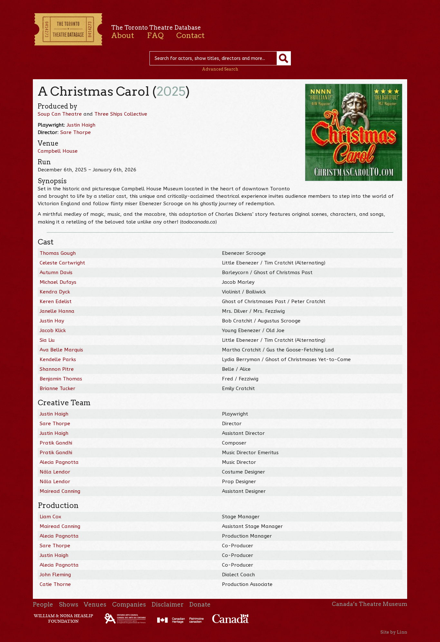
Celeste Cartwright (62, 263)
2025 (171, 91)
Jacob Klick (53, 330)
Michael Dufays (58, 282)
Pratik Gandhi (56, 443)
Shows (68, 604)
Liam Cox (50, 517)
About (122, 35)
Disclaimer (167, 604)
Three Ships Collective (120, 114)
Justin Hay (52, 321)
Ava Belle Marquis (61, 350)
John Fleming (55, 575)
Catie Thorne (55, 584)
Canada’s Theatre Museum (369, 604)
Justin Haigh (81, 125)
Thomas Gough (58, 253)
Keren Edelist (56, 301)
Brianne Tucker (57, 388)
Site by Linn (393, 632)
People (43, 604)
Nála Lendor (55, 472)
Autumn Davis (56, 272)
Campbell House (58, 151)
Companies (129, 604)
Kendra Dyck (55, 292)
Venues (95, 604)
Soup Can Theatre (60, 114)
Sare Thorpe (75, 132)
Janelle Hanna (57, 311)
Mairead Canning (60, 491)
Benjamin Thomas (61, 379)
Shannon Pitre (57, 369)
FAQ (155, 35)
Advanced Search (220, 69)
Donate (200, 604)
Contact (190, 35)
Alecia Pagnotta (59, 462)
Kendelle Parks (58, 359)
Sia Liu (47, 340)
